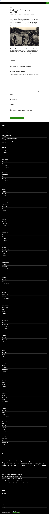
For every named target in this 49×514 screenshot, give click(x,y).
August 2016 (4, 272)
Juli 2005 (3, 393)
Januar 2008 (4, 373)
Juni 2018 (3, 253)
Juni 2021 (3, 208)
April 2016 (4, 279)
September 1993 (5, 438)
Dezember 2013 (5, 324)
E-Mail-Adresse (13, 99)
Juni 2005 (3, 395)
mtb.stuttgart (23, 465)
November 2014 (5, 300)
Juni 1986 (3, 451)
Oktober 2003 (4, 401)
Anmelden (4, 493)
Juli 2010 (3, 356)
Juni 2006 (3, 384)
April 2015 (4, 292)
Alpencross (13, 461)
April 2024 (4, 172)
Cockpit (29, 461)
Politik (37, 465)
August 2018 (4, 251)
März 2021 (4, 214)
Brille (26, 461)
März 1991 (4, 446)
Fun (14, 463)
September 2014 (5, 305)
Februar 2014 (4, 320)
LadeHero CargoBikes (34, 463)
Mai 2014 (3, 313)
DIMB (32, 461)
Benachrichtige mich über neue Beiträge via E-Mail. (20, 114)
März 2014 (4, 318)
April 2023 (4, 178)
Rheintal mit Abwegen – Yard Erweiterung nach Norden (12, 141)
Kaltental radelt (26, 463)
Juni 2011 (3, 350)
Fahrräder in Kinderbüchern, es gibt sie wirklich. (13, 474)
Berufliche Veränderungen (7, 135)
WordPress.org (4, 499)
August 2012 (4, 339)
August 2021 (4, 206)
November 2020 (5, 217)
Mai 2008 (3, 371)
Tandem (3, 466)
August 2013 (4, 328)
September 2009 (5, 360)
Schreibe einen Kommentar (29, 14)
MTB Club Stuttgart (31, 465)
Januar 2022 (4, 197)
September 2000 (5, 416)
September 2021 (5, 204)
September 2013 (5, 326)
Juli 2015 (3, 287)
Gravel (16, 463)
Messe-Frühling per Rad (6, 132)
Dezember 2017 (5, 260)
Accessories (7, 461)
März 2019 (4, 242)
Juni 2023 (3, 176)
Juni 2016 (3, 275)
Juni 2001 (3, 414)
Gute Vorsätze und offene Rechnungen (9, 138)
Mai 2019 (3, 238)
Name (11, 94)
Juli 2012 (3, 341)
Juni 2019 (3, 236)
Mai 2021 (3, 210)
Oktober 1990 (4, 448)
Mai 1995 (3, 431)
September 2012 (5, 337)
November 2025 (5, 157)
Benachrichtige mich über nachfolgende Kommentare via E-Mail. (23, 110)
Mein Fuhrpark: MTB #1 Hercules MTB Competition (20, 66)
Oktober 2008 (4, 367)
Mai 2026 (3, 150)
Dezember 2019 (5, 227)
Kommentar (13, 78)
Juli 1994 (3, 436)
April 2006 (4, 388)
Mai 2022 (3, 191)
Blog (11, 7)
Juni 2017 (3, 270)
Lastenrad (42, 463)
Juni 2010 (3, 358)
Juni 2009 (3, 365)
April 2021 (4, 212)
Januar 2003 (4, 410)
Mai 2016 (3, 277)
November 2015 (5, 285)
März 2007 (4, 380)
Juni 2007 (3, 378)
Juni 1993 (3, 440)
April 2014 (4, 315)
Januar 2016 (4, 281)
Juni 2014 (3, 311)
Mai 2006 (3, 386)
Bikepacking (18, 461)
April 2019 (4, 240)
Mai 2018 (3, 255)
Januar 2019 (4, 247)
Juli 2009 (3, 363)
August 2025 (4, 161)
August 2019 (4, 232)
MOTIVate (16, 465)
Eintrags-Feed (4, 495)
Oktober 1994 (4, 433)
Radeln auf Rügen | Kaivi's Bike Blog (8, 482)
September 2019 (5, 230)
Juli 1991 (3, 444)
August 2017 (4, 268)
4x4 (3, 461)
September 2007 (5, 375)
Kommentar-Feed (5, 497)
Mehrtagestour (7, 465)
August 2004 (4, 397)
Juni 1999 (3, 418)
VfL (10, 466)
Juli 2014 (3, 309)
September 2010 (5, 352)
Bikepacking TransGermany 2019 (22, 482)
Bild (12, 14)
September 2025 (5, 159)
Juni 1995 (3, 429)
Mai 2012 (3, 345)
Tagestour (42, 465)
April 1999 (4, 421)
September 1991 (5, 442)
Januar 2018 (4, 257)
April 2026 (4, 152)
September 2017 (5, 266)
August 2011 (4, 348)
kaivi (21, 14)
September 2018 (5, 249)
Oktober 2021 (4, 202)
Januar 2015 (4, 296)
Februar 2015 (4, 294)
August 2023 (4, 174)
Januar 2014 (4, 322)
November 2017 (5, 262)
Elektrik (36, 461)
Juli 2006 (3, 382)
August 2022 (4, 187)
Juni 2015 (3, 290)
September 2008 (5, 369)
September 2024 (5, 167)
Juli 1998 (3, 423)
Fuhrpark (13, 60)
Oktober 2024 (4, 165)
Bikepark (23, 461)
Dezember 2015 (5, 283)
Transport (7, 466)
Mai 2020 (3, 219)
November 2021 (5, 199)
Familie (4, 463)
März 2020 (4, 223)
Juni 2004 (3, 399)
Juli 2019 (3, 234)
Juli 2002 (3, 412)
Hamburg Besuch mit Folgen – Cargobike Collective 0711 (12, 128)
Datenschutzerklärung (5, 512)
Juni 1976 (3, 453)
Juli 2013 (3, 330)
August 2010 (4, 354)
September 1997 (5, 425)
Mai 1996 (3, 427)
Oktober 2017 (4, 264)
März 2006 (4, 391)
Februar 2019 (4, 245)
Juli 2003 (3, 403)
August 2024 (4, 169)
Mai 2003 (3, 408)
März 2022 (4, 195)
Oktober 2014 (4, 303)
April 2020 (4, 221)
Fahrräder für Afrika (41, 461)
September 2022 (5, 184)
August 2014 (4, 307)
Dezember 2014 (5, 298)
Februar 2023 (4, 180)
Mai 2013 (3, 335)
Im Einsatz (20, 463)
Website (12, 104)
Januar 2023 (4, 182)
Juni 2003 (3, 406)
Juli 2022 (3, 189)
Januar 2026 (4, 154)
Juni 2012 (3, 343)
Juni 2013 (3, 333)
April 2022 (4, 193)
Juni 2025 (3, 163)
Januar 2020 (4, 225)
